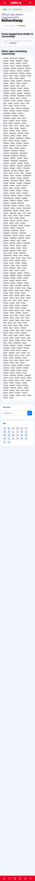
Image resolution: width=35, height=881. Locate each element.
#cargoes (22, 78)
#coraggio (6, 248)
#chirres (16, 173)
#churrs (28, 205)
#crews (17, 318)
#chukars (5, 200)
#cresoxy (22, 315)
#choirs (12, 175)
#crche (20, 300)
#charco (19, 135)
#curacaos (6, 367)
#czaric (29, 395)
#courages (6, 278)
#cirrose (5, 223)
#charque (26, 143)
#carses (11, 105)
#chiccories (26, 168)
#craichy (11, 290)
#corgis (16, 253)
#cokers (24, 240)
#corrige (5, 263)
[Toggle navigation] (30, 3)
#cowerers (6, 283)
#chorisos (5, 190)
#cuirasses (20, 365)
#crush (27, 360)
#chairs (18, 130)
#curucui (24, 392)
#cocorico (15, 235)
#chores (18, 185)
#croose (11, 340)
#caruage (23, 105)
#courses (11, 280)
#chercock (13, 163)
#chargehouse (19, 138)
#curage (19, 370)
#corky (29, 258)
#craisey (27, 290)
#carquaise (6, 93)
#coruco (16, 270)
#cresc (16, 315)
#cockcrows (6, 230)
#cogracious (13, 238)
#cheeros (19, 158)
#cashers (13, 113)
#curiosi (5, 382)
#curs (22, 390)
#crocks (5, 333)
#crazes (22, 298)
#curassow (20, 375)
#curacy (13, 370)
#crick (27, 318)
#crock (23, 330)
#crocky (11, 333)
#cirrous (11, 223)
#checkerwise (14, 153)
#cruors (25, 357)
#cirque (16, 218)
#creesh (12, 313)
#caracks (18, 63)
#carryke (16, 103)
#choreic (12, 185)
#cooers (5, 243)
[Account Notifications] (30, 878)
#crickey (11, 320)
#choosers (12, 178)
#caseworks (6, 113)
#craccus (5, 285)
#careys (5, 78)
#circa (29, 213)
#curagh (24, 370)
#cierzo (28, 210)
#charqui (5, 145)
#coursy (24, 280)
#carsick (16, 105)
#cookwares (26, 243)
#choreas (28, 180)
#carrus (10, 103)
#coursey (18, 280)
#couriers (25, 278)
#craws (11, 298)
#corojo (5, 260)
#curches (17, 377)
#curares (18, 372)
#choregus (19, 183)
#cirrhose (5, 220)
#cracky (11, 288)
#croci (17, 330)
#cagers (12, 60)
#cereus (11, 123)
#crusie (12, 362)
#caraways (6, 68)
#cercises (11, 120)
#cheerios (13, 158)
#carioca (24, 83)
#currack (19, 385)
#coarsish (27, 225)
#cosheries (13, 273)
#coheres (12, 240)
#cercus (18, 120)
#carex (29, 75)
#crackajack (18, 285)
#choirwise (18, 175)
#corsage (24, 263)
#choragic (26, 178)
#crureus (5, 360)
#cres (11, 315)
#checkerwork (23, 153)
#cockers (22, 230)
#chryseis (17, 198)
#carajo (12, 65)
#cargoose (6, 80)
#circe (5, 215)
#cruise (5, 357)
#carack (12, 63)
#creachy (5, 303)
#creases (17, 305)
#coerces (27, 235)
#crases (5, 295)
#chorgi (5, 188)
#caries (18, 83)
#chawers (21, 150)
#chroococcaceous (8, 198)
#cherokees (27, 165)
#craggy (29, 288)
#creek (5, 310)
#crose (5, 343)
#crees (22, 310)
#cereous (24, 120)
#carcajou (13, 68)
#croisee (21, 335)
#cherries (5, 168)
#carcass (19, 70)
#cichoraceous (27, 208)
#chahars (12, 130)
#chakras (24, 130)
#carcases (12, 70)
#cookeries (12, 243)
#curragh (25, 385)
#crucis (22, 355)
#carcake (27, 68)
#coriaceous (22, 253)
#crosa (29, 340)
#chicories (14, 170)
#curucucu (18, 392)
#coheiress (21, 238)
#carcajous (21, 68)
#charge (5, 138)
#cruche (17, 355)
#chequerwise (14, 160)
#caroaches (13, 88)
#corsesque (12, 268)
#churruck (6, 208)
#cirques (22, 218)
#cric (22, 318)
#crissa (15, 325)
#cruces (11, 355)
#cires (11, 218)
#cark (17, 85)
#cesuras (5, 130)
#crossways (27, 345)
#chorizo (12, 190)
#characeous (12, 133)
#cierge (22, 210)
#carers (5, 75)
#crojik (11, 338)
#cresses (5, 318)
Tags (5, 9)
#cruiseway (18, 357)
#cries (27, 320)
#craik (21, 290)
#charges (27, 138)
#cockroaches (7, 235)
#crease (11, 305)
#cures (5, 380)
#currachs (12, 385)
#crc (10, 300)
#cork (20, 255)
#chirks (5, 173)
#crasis (23, 295)
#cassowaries (7, 115)
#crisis (5, 325)
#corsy (11, 270)
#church (26, 200)
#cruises (11, 357)
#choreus (24, 185)
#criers (22, 320)
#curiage (11, 380)
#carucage (6, 108)
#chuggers (24, 198)
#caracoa (5, 65)
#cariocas (6, 85)
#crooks (5, 340)
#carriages (13, 95)
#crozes (24, 352)
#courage (19, 275)
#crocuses (24, 333)
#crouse (18, 350)
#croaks (26, 325)
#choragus (6, 180)
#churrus (12, 208)
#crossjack (13, 345)
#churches (6, 203)
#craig (16, 290)
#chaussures (14, 150)
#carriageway (21, 95)
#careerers (22, 73)
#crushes (5, 362)
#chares (25, 135)
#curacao (27, 365)
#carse (5, 105)
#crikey (10, 323)
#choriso (23, 188)
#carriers (5, 98)
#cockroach (23, 233)
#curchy (23, 377)
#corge (5, 253)
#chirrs (22, 173)
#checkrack (6, 155)
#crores (23, 340)
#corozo (11, 260)
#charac (5, 133)
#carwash (18, 108)
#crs (29, 352)
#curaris (24, 372)
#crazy (5, 300)
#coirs (18, 240)
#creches (23, 308)
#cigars (20, 213)
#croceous (23, 328)
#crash (11, 295)
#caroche (26, 88)
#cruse (16, 360)
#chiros (11, 173)
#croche (12, 330)
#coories (5, 245)
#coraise (19, 248)
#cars (27, 103)
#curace (13, 367)
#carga (11, 78)
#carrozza (27, 100)
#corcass (5, 250)
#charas (27, 133)
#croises (27, 335)
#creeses (5, 313)
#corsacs (17, 263)
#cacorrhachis (14, 58)
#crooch (23, 338)
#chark (5, 140)
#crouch (13, 348)
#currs (17, 390)
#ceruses (23, 128)
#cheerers (6, 158)
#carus (12, 108)
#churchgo (13, 203)
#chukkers (20, 200)
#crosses (5, 345)
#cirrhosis (12, 220)
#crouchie (6, 350)
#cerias (5, 125)
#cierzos (5, 213)
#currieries (13, 387)
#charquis (12, 145)
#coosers (12, 245)
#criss (10, 325)
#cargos (13, 80)
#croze (18, 352)
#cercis (5, 120)
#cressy (12, 318)
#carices (5, 83)
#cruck (28, 355)
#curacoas (6, 370)
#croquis (17, 340)
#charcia (12, 135)
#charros (25, 145)
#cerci (24, 118)
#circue (15, 215)
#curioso (11, 382)
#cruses (22, 360)
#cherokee (20, 165)
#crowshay (12, 352)
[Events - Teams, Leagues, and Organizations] (15, 878)
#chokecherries (27, 175)
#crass (28, 295)
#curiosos (18, 382)
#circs (10, 215)
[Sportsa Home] (4, 878)
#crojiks (17, 338)
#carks (23, 85)
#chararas (20, 133)
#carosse (13, 90)
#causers (22, 115)
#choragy (21, 180)
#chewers (12, 168)
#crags (5, 290)
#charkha (23, 140)
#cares (11, 75)
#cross (10, 343)
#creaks (23, 303)
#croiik (5, 335)
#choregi (5, 183)
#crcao (14, 300)
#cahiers (26, 60)
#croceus (5, 330)
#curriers (20, 387)
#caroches (6, 90)
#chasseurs (6, 150)
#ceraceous (6, 118)
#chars (11, 148)
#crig (4, 323)
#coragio (12, 248)
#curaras (12, 372)
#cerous (5, 128)
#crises (19, 323)
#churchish (21, 203)
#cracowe (17, 288)
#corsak (12, 265)
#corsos (5, 270)
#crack (12, 285)
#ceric (10, 125)
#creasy (5, 308)
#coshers (19, 273)
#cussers (12, 395)
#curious (24, 382)
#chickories (6, 170)
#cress (28, 315)
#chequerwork (23, 160)
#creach (25, 300)
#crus (11, 360)
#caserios (19, 110)
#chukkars (12, 200)
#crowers (24, 350)
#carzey (5, 110)
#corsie (19, 268)
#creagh (12, 303)
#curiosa (28, 380)
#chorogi (25, 190)
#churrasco (21, 205)
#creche (17, 308)
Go (29, 413)
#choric (11, 188)
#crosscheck (17, 343)
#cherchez (6, 163)
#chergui (20, 163)
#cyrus (23, 395)
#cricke (5, 320)
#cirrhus (25, 220)
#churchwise (6, 205)
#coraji (24, 248)
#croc (10, 328)
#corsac (11, 263)
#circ (24, 213)
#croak (21, 325)
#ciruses (23, 223)
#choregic (12, 183)
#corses (5, 268)
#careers (28, 73)
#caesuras (21, 58)
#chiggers (21, 170)
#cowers (13, 283)
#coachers (6, 225)
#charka (11, 140)
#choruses (25, 193)
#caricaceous (27, 80)
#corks (24, 258)
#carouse (19, 90)
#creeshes (18, 313)
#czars (11, 397)
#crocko (28, 330)
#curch (11, 377)
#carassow (18, 65)
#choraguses (14, 180)
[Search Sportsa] (4, 3)
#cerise (16, 125)
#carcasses (26, 70)
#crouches (26, 348)
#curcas (5, 377)
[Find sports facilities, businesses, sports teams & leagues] (25, 878)
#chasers (22, 148)
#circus (21, 215)
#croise (16, 335)
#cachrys (5, 58)
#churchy (14, 205)
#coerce (21, 235)
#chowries (27, 195)
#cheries (26, 163)
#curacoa (25, 367)
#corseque (24, 265)
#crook (29, 338)
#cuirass (13, 365)
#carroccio (6, 100)
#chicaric (19, 168)
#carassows (26, 65)
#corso (24, 268)
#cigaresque (13, 213)
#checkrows (14, 155)
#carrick (28, 95)
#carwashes (26, 108)
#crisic (25, 323)
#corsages (6, 265)
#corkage (26, 255)
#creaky (5, 305)
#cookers (19, 243)
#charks (13, 143)
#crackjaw (26, 285)
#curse (27, 390)
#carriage (5, 95)
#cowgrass (19, 283)
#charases (6, 135)
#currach (5, 385)
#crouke (12, 350)
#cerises (22, 125)
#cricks (17, 320)
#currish (5, 390)
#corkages (6, 258)
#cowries (26, 283)
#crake (11, 293)
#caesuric (6, 60)
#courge (19, 278)
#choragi (19, 178)
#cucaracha (6, 365)
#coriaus (15, 255)
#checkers (6, 153)
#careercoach (13, 73)
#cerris (11, 128)
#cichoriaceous (7, 210)
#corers (19, 250)
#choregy (5, 185)
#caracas (5, 63)
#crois (10, 335)
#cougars (5, 275)
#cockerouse (14, 230)
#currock (11, 390)
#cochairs (12, 228)
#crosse (24, 343)
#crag (23, 288)
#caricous (12, 83)
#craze (17, 298)
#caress (16, 75)
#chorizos (19, 190)
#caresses (22, 75)
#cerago (13, 118)
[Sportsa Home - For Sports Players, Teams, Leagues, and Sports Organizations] (17, 3)
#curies (17, 380)
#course (5, 280)
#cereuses (17, 123)
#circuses (27, 215)
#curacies (19, 367)
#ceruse (17, 128)
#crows (5, 352)
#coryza (22, 270)
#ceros (27, 125)
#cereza (24, 123)
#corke (12, 258)
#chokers (5, 178)
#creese (28, 310)
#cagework (19, 60)
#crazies (28, 298)
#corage (24, 245)
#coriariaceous (7, 255)
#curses (5, 392)
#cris (14, 323)
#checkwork (22, 155)
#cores (24, 250)
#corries (23, 260)
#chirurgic (28, 173)
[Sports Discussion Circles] (9, 878)
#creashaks (25, 305)
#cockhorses (14, 233)
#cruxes (22, 362)
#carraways (27, 93)
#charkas (17, 140)
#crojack (5, 338)
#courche (13, 278)
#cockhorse (6, 233)
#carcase (5, 70)
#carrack (13, 93)
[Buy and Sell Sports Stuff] (20, 878)
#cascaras (12, 110)
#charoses (19, 143)
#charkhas (6, 143)
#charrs (5, 148)
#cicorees (15, 210)
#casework (26, 110)
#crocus (17, 333)
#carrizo (18, 98)
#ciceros (19, 208)
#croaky (5, 328)
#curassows (28, 375)
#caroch (20, 88)
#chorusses (6, 195)
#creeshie (25, 313)
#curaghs (5, 372)
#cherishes (12, 165)
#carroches (20, 100)
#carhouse (19, 80)
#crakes (17, 293)
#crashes (16, 295)
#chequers (6, 160)
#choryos (13, 195)
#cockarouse (20, 228)
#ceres (5, 123)
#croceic (16, 328)
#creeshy (5, 315)
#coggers (5, 238)
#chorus (19, 193)
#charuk (16, 148)
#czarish (5, 397)
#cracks (5, 288)
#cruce (5, 355)
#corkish (18, 258)
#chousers (20, 195)
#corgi (10, 253)
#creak (18, 303)
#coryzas (5, 273)
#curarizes (13, 375)
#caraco (24, 63)
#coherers (6, 240)
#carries (12, 98)
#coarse (21, 225)
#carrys (22, 103)
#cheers (26, 158)
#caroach (5, 88)
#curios (22, 380)
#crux (16, 362)
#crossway (20, 345)
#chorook (5, 193)
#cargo (16, 78)
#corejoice (12, 250)
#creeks (11, 310)
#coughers (12, 275)
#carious (12, 85)
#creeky (17, 310)
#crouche (19, 348)
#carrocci (24, 98)
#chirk (27, 170)
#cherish (5, 165)
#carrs (5, 103)
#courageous (27, 275)
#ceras (19, 118)
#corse (18, 265)
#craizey (5, 293)
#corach (18, 245)
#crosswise (6, 348)
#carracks (20, 93)
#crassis (5, 298)
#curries (26, 387)
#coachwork (14, 225)
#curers (29, 377)
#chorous (12, 193)
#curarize (5, 375)
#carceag (5, 73)
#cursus (11, 392)
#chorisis (17, 188)
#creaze (11, 308)
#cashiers (20, 113)
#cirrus (17, 223)
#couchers (26, 273)
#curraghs (6, 387)
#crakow (23, 293)
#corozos (17, 260)
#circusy (5, 218)
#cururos (5, 395)
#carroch (13, 100)
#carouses (26, 90)
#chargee (11, 138)
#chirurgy (5, 175)
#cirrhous (19, 220)
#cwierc (18, 395)
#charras (19, 145)
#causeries (15, 115)
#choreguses (27, 183)
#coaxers (5, 228)
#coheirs (27, 238)
